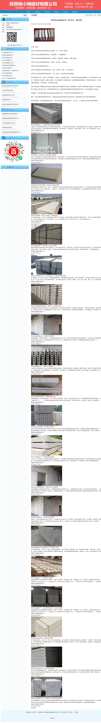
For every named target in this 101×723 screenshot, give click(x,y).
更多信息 (33, 708)
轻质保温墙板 (6, 57)
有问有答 (65, 12)
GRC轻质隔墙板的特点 (8, 90)
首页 (28, 12)
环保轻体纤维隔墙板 (8, 65)
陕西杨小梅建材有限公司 (37, 130)
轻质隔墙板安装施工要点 (8, 95)
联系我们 (75, 12)
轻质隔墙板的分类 (6, 99)
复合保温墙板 (6, 60)
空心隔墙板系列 (7, 63)
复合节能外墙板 (7, 73)
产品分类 (47, 12)
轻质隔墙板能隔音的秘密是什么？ (11, 118)
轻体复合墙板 (6, 68)
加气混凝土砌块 (7, 75)
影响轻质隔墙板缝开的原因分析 (10, 86)
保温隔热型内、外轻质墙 (9, 70)
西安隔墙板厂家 (7, 52)
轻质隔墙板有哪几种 (7, 127)
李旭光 (76, 712)
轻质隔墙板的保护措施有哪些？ (10, 113)
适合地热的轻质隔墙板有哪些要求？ (11, 132)
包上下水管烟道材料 (8, 78)
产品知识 (56, 12)
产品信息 (37, 12)
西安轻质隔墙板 (7, 55)
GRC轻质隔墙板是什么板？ (9, 123)
